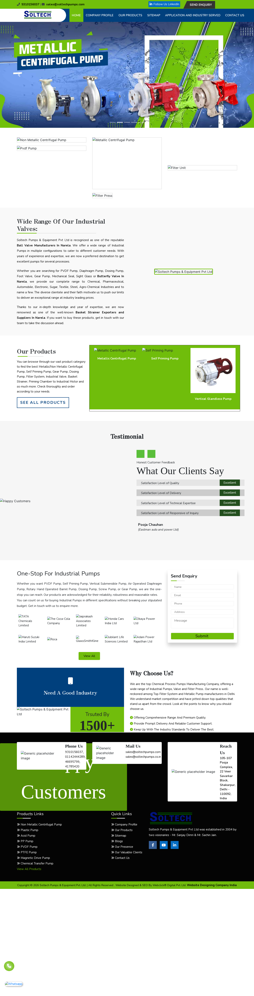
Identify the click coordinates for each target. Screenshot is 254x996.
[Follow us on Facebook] (153, 848)
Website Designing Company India (212, 885)
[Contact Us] (9, 967)
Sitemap (153, 15)
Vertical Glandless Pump (165, 399)
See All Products (43, 402)
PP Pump (26, 841)
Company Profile (100, 15)
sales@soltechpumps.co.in (143, 757)
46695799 (72, 762)
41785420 (72, 766)
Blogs (118, 841)
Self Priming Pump (116, 358)
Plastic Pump (29, 830)
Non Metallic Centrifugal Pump (41, 824)
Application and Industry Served (192, 15)
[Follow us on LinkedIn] (175, 848)
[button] (19, 75)
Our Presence (123, 847)
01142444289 (75, 757)
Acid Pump (27, 836)
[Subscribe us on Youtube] (164, 848)
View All (89, 656)
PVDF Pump (29, 847)
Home (76, 15)
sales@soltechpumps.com (65, 4)
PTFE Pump (28, 852)
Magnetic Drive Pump (35, 858)
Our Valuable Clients (128, 852)
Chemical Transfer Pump (36, 863)
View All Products (29, 869)
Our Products (130, 15)
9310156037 (30, 4)
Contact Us (234, 15)
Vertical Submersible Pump (213, 358)
